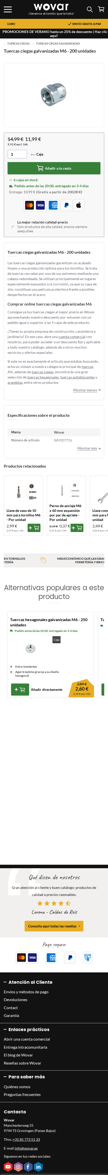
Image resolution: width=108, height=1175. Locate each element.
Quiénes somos (17, 1086)
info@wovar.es (26, 1148)
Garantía (11, 1015)
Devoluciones (15, 999)
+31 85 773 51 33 (26, 1139)
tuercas (87, 366)
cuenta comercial (72, 336)
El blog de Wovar (18, 1054)
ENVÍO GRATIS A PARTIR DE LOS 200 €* (61, 23)
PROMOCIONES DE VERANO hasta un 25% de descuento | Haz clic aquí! (55, 33)
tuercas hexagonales (43, 377)
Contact (11, 1007)
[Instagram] (19, 1167)
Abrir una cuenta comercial (27, 1039)
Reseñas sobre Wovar (22, 1062)
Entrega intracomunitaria (25, 1047)
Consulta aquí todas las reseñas (52, 926)
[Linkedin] (39, 1167)
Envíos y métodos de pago (26, 991)
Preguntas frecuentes (22, 1094)
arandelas (15, 382)
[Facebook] (29, 1167)
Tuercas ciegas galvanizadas (58, 43)
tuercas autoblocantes (77, 377)
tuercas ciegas (42, 372)
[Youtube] (9, 1167)
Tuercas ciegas (18, 43)
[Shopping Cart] (101, 9)
